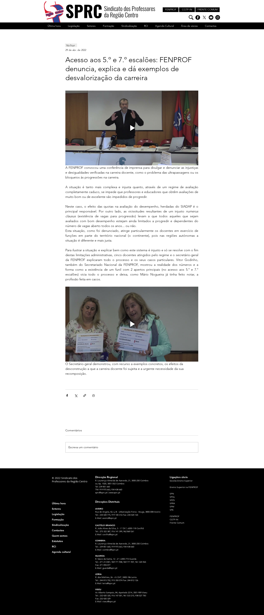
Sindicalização (60, 525)
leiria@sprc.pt (108, 583)
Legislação (58, 514)
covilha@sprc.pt (109, 534)
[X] (204, 17)
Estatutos (57, 541)
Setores (56, 508)
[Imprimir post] (93, 395)
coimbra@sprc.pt (110, 549)
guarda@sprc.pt (109, 568)
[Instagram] (217, 17)
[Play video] (131, 128)
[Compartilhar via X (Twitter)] (76, 395)
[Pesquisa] (191, 17)
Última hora (59, 503)
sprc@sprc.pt (101, 492)
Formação (58, 519)
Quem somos (59, 535)
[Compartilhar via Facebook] (67, 395)
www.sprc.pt (114, 492)
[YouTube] (211, 17)
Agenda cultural (61, 552)
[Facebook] (197, 17)
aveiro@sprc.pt (109, 518)
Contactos (58, 530)
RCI (54, 546)
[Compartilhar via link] (84, 395)
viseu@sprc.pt (109, 601)
